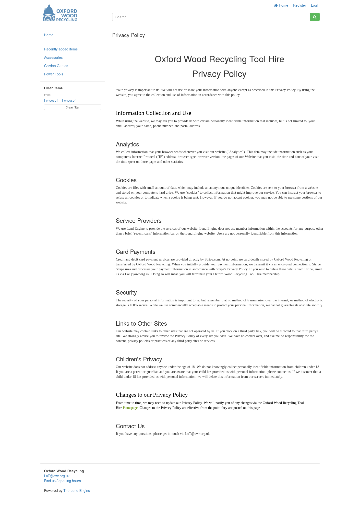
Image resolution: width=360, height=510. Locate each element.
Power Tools (53, 73)
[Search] (315, 17)
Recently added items (61, 49)
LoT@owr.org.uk (57, 475)
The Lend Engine (76, 490)
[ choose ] (51, 100)
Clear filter (72, 107)
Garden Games (56, 65)
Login (315, 5)
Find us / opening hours (62, 480)
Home (283, 5)
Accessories (53, 57)
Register (299, 5)
